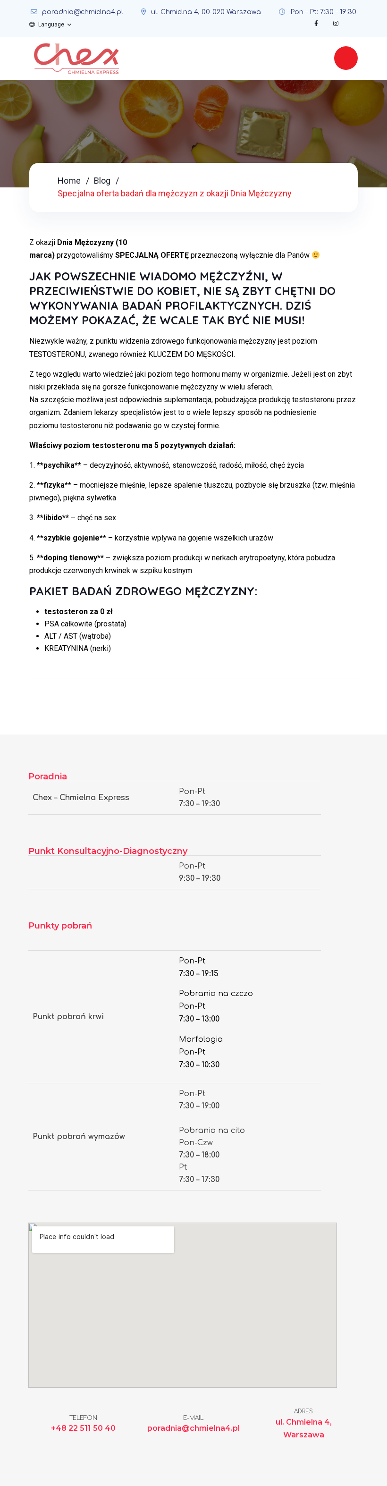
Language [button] (51, 24)
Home (69, 181)
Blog (102, 181)
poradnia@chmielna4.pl (82, 12)
